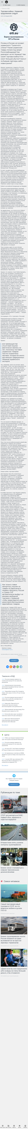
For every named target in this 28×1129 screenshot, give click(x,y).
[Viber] (14, 666)
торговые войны (4, 654)
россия (20, 654)
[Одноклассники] (11, 666)
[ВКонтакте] (7, 666)
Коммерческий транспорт (8, 913)
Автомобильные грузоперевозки (9, 945)
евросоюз (16, 654)
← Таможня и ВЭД (5, 8)
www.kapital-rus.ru (7, 649)
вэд (9, 654)
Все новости (5, 724)
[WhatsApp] (17, 666)
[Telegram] (21, 666)
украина (12, 654)
